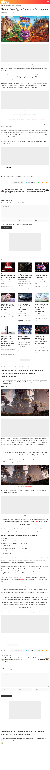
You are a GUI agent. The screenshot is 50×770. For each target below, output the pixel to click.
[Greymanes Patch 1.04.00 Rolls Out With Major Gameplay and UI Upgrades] (25, 267)
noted (36, 521)
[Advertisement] (25, 53)
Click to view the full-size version (26, 486)
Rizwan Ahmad (4, 286)
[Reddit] (42, 182)
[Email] (46, 182)
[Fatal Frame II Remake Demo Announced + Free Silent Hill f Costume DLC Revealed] (42, 329)
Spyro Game (11, 176)
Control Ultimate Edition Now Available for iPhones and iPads (8, 275)
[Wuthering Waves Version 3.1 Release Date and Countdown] (25, 329)
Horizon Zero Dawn (12, 645)
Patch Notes (24, 300)
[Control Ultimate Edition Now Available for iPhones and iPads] (8, 267)
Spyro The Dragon (20, 176)
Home (2, 5)
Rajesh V (5, 12)
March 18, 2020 (40, 119)
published (21, 579)
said (43, 455)
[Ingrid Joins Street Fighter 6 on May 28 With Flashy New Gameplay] (8, 297)
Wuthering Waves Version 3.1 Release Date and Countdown (24, 338)
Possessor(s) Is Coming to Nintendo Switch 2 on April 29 (41, 275)
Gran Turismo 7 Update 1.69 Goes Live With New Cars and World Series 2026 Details (25, 307)
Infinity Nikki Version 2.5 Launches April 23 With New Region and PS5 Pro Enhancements (41, 307)
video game (30, 176)
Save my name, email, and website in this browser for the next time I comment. (17, 224)
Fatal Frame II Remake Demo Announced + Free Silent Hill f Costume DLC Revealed (41, 340)
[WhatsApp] (39, 182)
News (3, 270)
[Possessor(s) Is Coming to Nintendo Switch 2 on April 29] (42, 267)
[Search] (44, 2)
